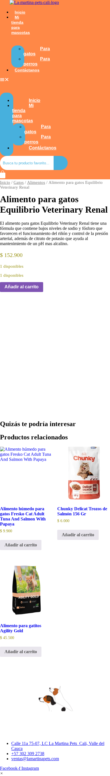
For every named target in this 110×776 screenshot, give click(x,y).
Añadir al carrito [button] (21, 544)
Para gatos (36, 51)
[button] (6, 79)
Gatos (19, 182)
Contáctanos (27, 70)
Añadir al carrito (22, 286)
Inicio (20, 12)
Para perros (36, 61)
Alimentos (36, 182)
